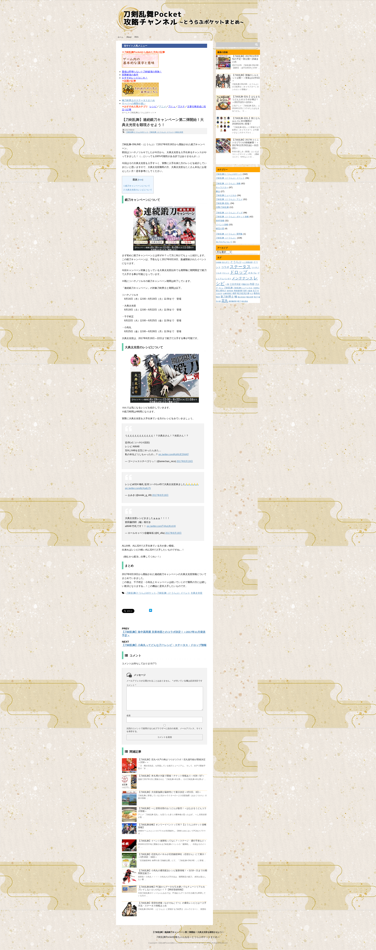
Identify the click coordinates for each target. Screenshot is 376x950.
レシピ (153, 106)
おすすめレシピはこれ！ (135, 78)
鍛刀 (239, 301)
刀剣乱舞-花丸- (223, 203)
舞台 (218, 191)
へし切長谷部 (247, 262)
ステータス (240, 266)
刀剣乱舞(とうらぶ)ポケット (137, 132)
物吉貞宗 (249, 297)
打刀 (251, 293)
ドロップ (238, 272)
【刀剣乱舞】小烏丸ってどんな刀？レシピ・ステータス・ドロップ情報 (164, 645)
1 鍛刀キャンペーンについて (137, 186)
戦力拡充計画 (243, 293)
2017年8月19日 (185, 461)
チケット (225, 273)
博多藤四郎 (238, 291)
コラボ (225, 267)
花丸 (224, 301)
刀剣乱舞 (228, 288)
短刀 (256, 297)
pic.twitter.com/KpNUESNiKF (173, 454)
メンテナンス (242, 278)
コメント (131, 685)
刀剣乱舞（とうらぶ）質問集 (229, 234)
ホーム (120, 37)
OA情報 (218, 262)
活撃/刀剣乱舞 (222, 207)
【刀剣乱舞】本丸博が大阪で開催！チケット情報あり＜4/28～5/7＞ (171, 775)
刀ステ (181, 106)
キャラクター (222, 187)
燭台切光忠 (242, 297)
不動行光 (245, 284)
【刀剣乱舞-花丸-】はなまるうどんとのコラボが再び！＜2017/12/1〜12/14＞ (246, 99)
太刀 (255, 291)
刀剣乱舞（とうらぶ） (226, 238)
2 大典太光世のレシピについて (138, 190)
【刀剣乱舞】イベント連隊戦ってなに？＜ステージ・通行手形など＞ (172, 840)
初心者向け (221, 290)
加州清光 (230, 291)
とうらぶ (235, 262)
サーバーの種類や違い (133, 103)
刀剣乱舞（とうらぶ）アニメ (229, 199)
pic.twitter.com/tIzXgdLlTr (138, 488)
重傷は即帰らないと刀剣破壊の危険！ (142, 71)
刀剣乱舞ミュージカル (226, 195)
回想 (245, 291)
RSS (137, 37)
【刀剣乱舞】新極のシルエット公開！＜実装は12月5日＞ (246, 78)
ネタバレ (252, 273)
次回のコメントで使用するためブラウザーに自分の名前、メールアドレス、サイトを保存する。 (164, 730)
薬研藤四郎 (233, 301)
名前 (128, 715)
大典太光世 (178, 132)
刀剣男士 (256, 288)
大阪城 (249, 291)
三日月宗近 (235, 284)
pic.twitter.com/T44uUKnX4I (161, 526)
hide (140, 179)
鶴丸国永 (244, 301)
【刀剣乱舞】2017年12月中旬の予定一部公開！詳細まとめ (245, 59)
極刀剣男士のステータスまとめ (138, 100)
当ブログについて (224, 242)
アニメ (162, 106)
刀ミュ (171, 106)
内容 (252, 284)
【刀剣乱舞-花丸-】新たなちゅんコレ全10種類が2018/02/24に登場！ (246, 121)
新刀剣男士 (227, 296)
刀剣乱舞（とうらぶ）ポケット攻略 (232, 216)
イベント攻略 (222, 224)
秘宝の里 (220, 228)
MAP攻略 (220, 220)
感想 (234, 293)
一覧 (227, 284)
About (128, 37)
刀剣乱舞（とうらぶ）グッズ (229, 212)
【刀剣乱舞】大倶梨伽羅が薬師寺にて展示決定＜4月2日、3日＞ (169, 792)
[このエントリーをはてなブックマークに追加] (150, 610)
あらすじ (226, 262)
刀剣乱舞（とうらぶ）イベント (161, 132)
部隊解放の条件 (130, 74)
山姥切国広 (227, 293)
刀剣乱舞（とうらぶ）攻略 (228, 183)
